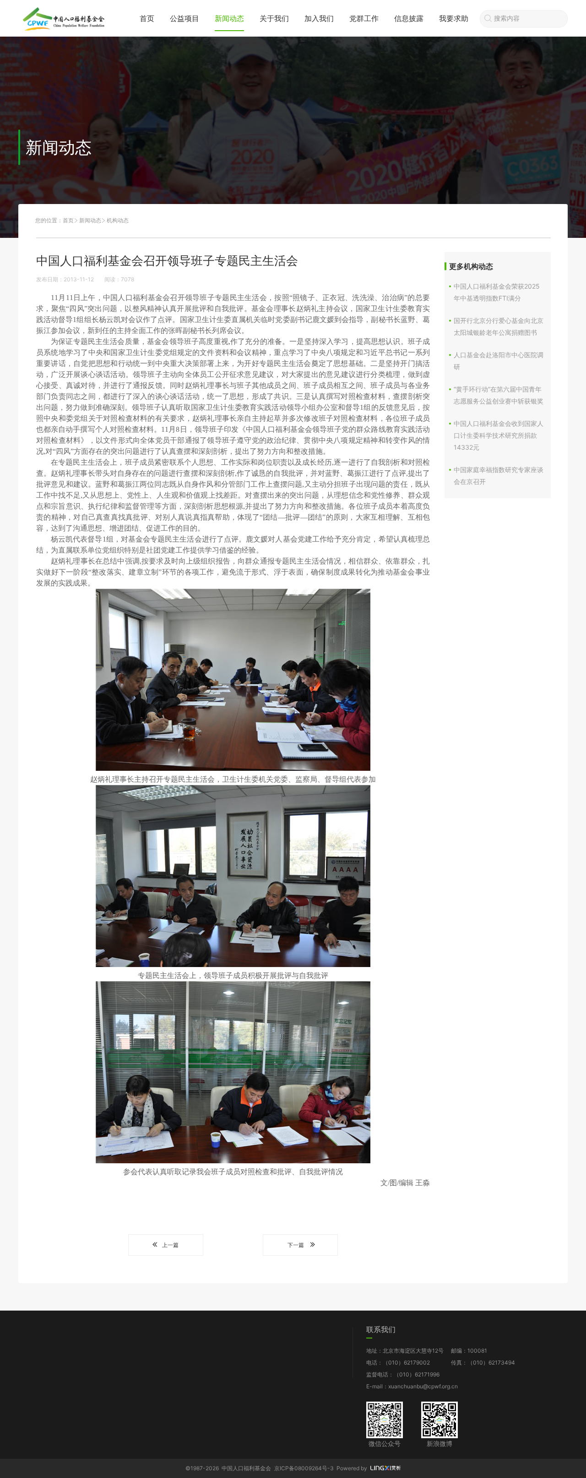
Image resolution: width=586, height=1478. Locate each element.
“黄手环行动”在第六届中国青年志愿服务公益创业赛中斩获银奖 (498, 395)
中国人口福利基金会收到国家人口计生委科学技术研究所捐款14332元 (498, 435)
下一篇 (296, 1245)
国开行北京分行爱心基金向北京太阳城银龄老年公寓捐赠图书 (498, 326)
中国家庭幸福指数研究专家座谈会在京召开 (498, 475)
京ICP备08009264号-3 (304, 1468)
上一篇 (170, 1245)
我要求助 (453, 18)
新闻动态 (229, 18)
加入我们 (319, 18)
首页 (147, 18)
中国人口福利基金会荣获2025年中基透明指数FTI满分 (497, 292)
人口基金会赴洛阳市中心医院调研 (498, 361)
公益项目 (184, 18)
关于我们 (274, 18)
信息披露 (408, 18)
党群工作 (364, 18)
